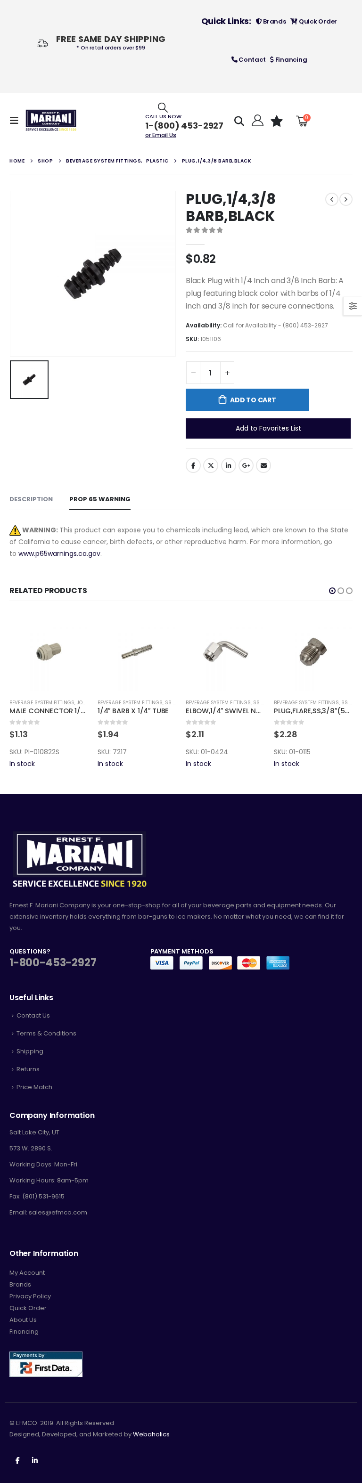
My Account (27, 1272)
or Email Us (160, 135)
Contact (251, 59)
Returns (28, 1069)
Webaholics (151, 1434)
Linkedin (35, 1460)
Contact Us (33, 1015)
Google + (246, 465)
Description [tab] (31, 499)
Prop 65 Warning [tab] (100, 499)
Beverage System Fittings (41, 702)
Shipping (29, 1051)
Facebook (193, 465)
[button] (332, 590)
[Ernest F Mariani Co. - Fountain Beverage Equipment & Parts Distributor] (51, 120)
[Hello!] (257, 120)
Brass (349, 702)
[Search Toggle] (163, 107)
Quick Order (317, 21)
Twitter (210, 465)
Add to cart (253, 400)
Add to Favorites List (268, 428)
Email (263, 465)
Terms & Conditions (46, 1033)
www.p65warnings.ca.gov (59, 553)
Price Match (34, 1087)
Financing (290, 59)
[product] (48, 651)
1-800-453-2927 (52, 962)
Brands (274, 21)
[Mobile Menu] (17, 121)
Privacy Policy (30, 1296)
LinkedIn (228, 465)
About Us (23, 1319)
